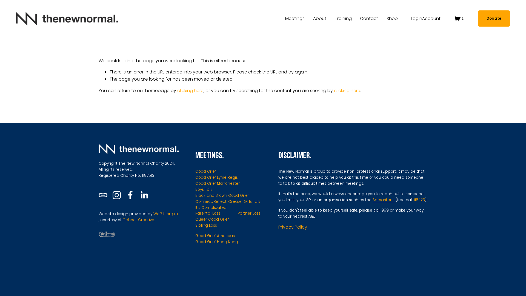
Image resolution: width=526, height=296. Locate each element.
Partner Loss (249, 213)
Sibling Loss (206, 225)
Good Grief (205, 171)
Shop (392, 18)
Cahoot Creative (138, 220)
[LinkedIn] (144, 195)
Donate (494, 18)
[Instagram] (116, 195)
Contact (369, 18)
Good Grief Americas (215, 235)
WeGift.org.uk (165, 214)
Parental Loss (207, 213)
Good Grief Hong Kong (216, 241)
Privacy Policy (292, 227)
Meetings (295, 18)
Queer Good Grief (212, 219)
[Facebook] (130, 195)
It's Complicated (211, 207)
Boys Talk (203, 189)
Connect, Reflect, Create (218, 201)
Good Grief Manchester (217, 183)
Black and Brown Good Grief (222, 195)
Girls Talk (252, 201)
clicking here (190, 90)
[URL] (103, 195)
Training (343, 18)
